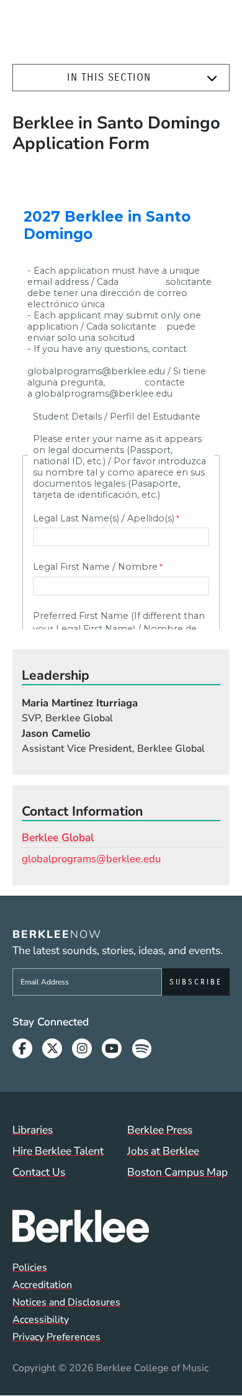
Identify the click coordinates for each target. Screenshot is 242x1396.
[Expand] (212, 78)
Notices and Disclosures (66, 1302)
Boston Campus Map (177, 1171)
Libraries (32, 1129)
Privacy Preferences (56, 1337)
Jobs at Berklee (163, 1150)
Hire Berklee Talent (58, 1150)
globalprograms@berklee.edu (91, 859)
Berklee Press (159, 1129)
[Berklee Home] (121, 1226)
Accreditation (42, 1285)
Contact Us (38, 1171)
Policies (29, 1267)
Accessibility (40, 1319)
